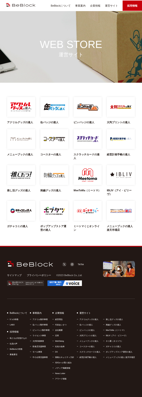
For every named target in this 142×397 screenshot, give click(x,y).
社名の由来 (60, 346)
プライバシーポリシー (39, 275)
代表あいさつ (60, 325)
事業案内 (80, 5)
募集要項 (13, 354)
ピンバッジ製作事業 (41, 330)
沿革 (57, 335)
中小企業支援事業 (40, 357)
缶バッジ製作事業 (40, 325)
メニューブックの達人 (89, 341)
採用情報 (132, 5)
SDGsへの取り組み (63, 363)
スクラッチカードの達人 (89, 352)
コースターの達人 (87, 346)
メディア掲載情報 (62, 368)
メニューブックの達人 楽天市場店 (120, 357)
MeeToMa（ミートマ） (116, 330)
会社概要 (59, 330)
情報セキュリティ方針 (64, 357)
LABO (12, 325)
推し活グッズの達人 (114, 319)
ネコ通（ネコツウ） (114, 341)
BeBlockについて (61, 5)
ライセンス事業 (39, 335)
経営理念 (59, 319)
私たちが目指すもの (18, 338)
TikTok (81, 264)
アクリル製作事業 (40, 319)
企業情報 (95, 5)
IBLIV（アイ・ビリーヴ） (116, 335)
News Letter (60, 373)
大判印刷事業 (38, 341)
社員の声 (13, 344)
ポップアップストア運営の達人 (119, 352)
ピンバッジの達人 (87, 330)
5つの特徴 (14, 319)
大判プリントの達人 (88, 335)
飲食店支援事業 (39, 346)
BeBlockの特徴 (16, 349)
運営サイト (111, 5)
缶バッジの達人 (86, 325)
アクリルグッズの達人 (89, 319)
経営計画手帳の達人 (88, 357)
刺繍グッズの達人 (113, 325)
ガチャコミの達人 (113, 346)
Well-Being (59, 341)
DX (56, 352)
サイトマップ (14, 275)
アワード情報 (60, 379)
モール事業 (37, 352)
